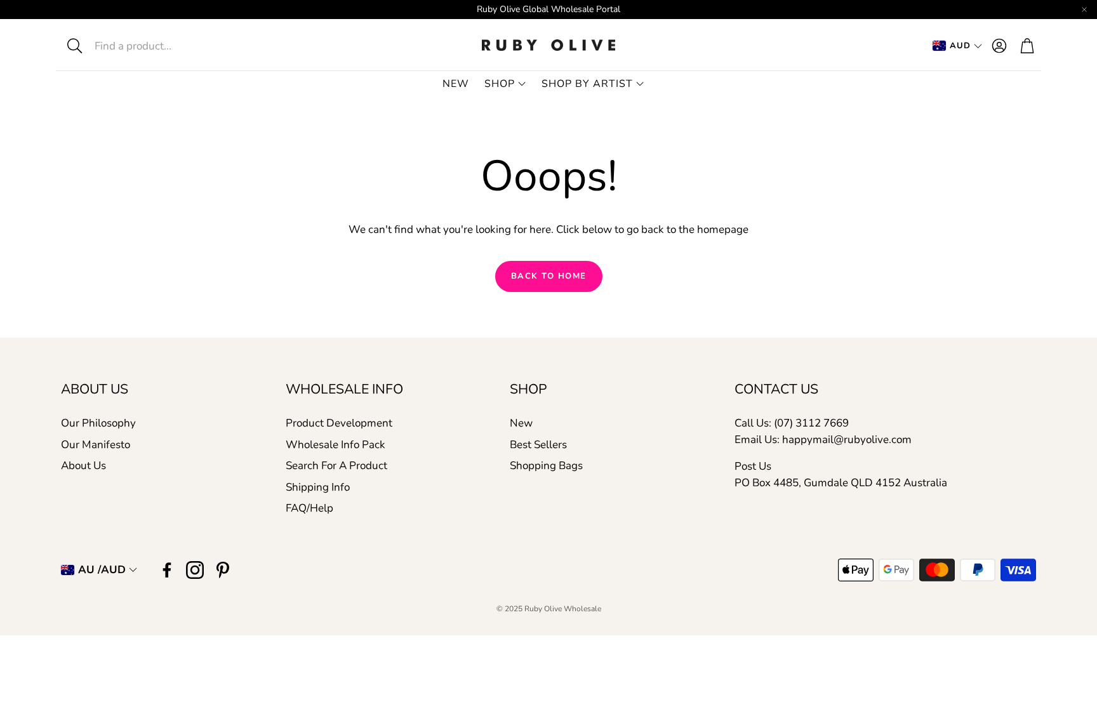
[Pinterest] (223, 570)
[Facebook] (167, 570)
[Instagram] (195, 570)
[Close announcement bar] (1084, 9)
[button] (152, 45)
